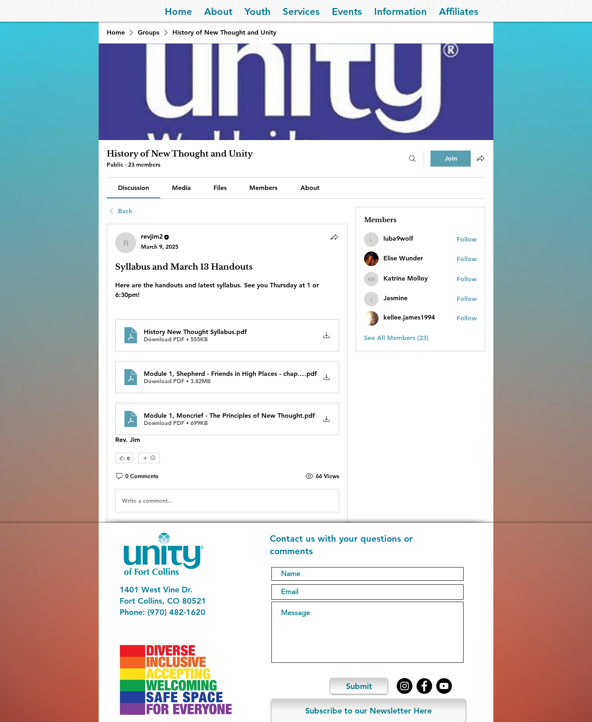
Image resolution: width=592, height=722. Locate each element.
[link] (133, 188)
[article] (227, 374)
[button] (218, 11)
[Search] (412, 159)
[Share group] (480, 158)
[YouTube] (444, 686)
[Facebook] (424, 686)
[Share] (334, 237)
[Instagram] (404, 686)
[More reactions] (149, 458)
